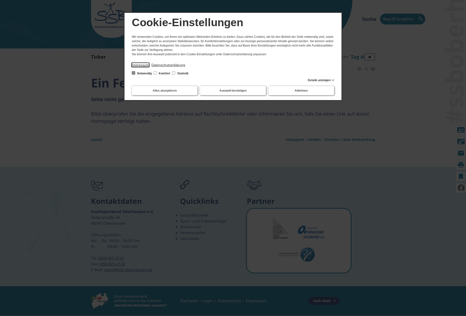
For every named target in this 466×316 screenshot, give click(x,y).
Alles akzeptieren (165, 90)
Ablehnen (301, 90)
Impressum (140, 65)
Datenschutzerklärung (168, 65)
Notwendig (144, 73)
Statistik (182, 73)
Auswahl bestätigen (233, 90)
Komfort (164, 73)
